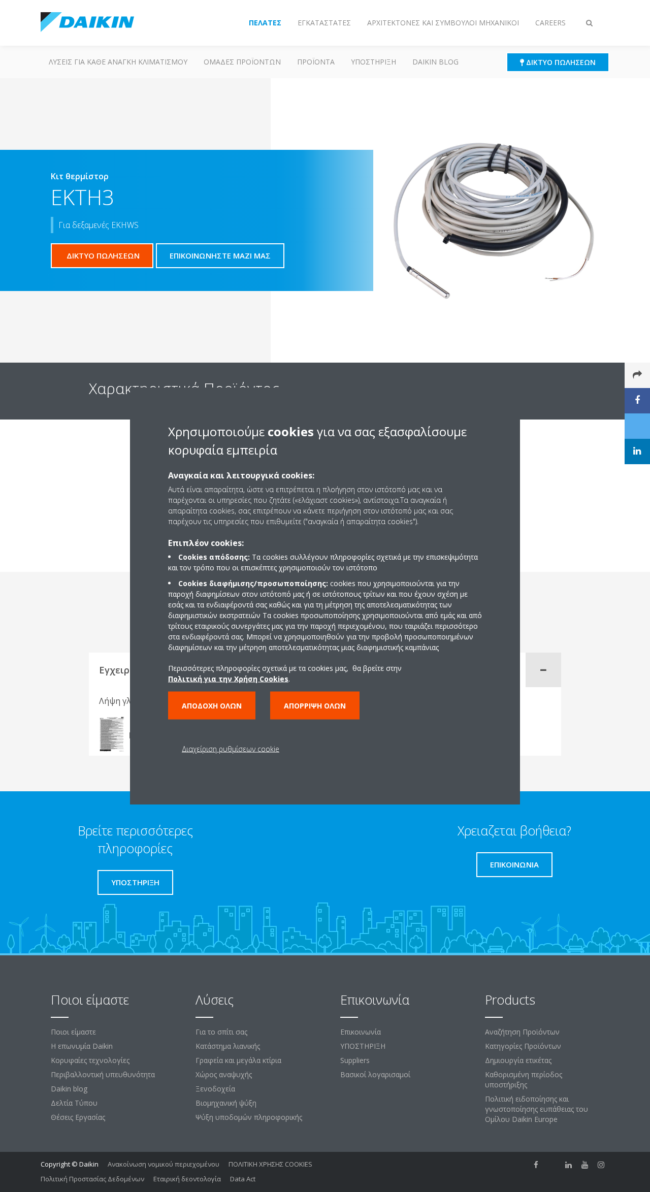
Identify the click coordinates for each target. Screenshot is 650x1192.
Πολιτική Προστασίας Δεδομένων (92, 1178)
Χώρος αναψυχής (224, 1074)
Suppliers (355, 1060)
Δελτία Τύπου (74, 1103)
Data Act (242, 1178)
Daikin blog (435, 62)
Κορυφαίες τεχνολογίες (90, 1060)
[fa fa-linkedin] (569, 1165)
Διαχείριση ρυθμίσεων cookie (230, 748)
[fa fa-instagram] (601, 1165)
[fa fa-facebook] (536, 1165)
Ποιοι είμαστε (73, 1032)
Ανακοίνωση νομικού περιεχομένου (163, 1164)
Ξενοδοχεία (215, 1088)
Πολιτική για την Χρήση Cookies (228, 678)
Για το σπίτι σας (221, 1032)
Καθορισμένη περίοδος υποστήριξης (523, 1079)
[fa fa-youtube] (585, 1165)
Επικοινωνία (360, 1032)
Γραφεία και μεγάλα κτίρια (238, 1060)
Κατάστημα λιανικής (228, 1046)
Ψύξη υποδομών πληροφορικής (249, 1117)
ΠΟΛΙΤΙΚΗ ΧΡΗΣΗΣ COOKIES (270, 1164)
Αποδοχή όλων (212, 705)
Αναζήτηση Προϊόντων (522, 1032)
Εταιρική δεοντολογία (187, 1178)
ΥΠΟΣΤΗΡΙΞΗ (373, 62)
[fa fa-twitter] (552, 1165)
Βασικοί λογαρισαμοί (375, 1074)
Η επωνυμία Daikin (82, 1046)
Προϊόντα (316, 62)
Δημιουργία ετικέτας (518, 1060)
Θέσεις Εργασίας (78, 1117)
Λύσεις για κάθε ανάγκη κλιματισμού (118, 62)
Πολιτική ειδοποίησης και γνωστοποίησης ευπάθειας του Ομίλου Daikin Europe (536, 1109)
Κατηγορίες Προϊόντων (523, 1046)
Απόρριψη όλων (315, 705)
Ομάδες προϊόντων (242, 62)
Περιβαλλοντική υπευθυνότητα (103, 1074)
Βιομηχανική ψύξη (226, 1103)
